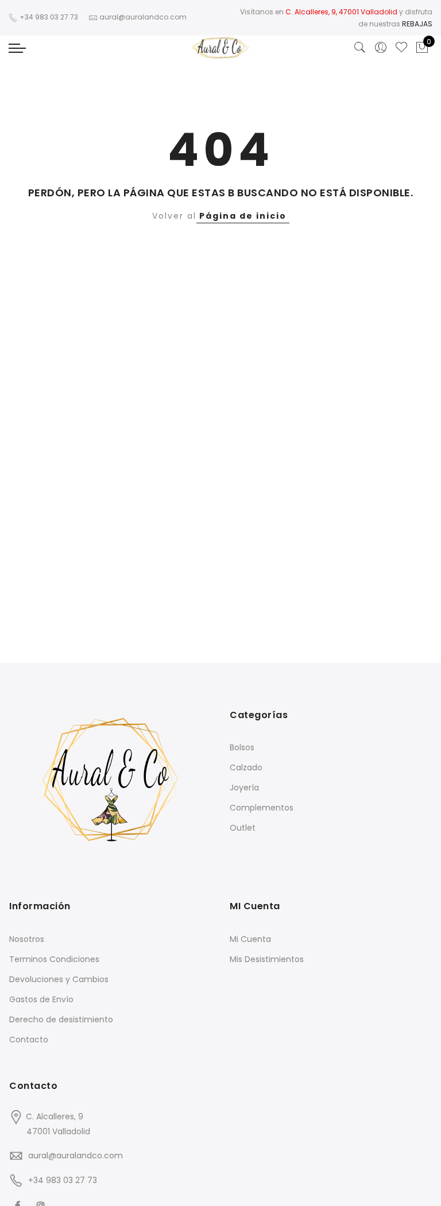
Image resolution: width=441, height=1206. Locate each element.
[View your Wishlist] (401, 48)
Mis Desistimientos (267, 959)
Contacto (28, 1039)
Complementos (261, 807)
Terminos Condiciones (54, 959)
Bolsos (242, 747)
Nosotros (26, 939)
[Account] (381, 48)
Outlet (243, 827)
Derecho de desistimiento (61, 1019)
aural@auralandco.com (75, 1155)
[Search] (360, 48)
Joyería (244, 787)
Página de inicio (243, 216)
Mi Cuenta (250, 939)
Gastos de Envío (41, 999)
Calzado (246, 767)
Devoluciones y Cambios (59, 979)
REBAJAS (417, 24)
